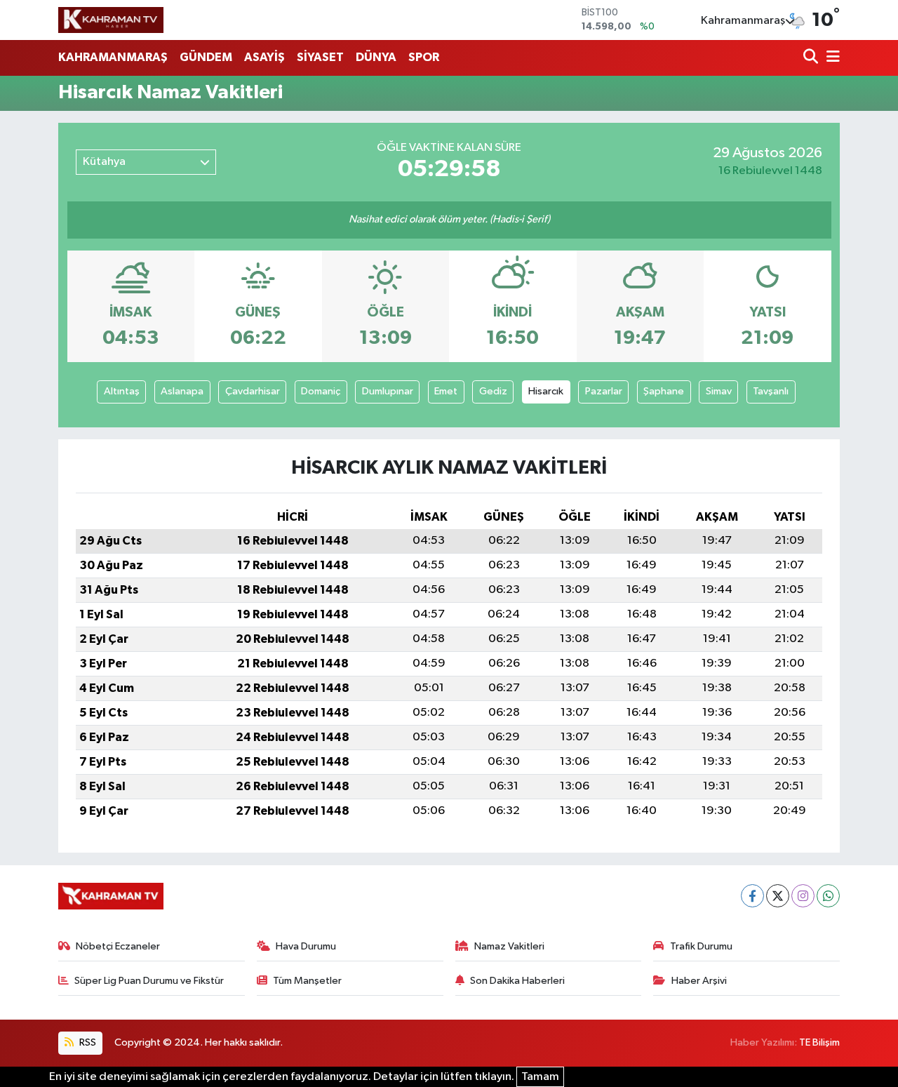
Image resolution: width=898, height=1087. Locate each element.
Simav (719, 391)
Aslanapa (182, 391)
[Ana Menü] (830, 58)
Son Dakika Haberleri (517, 980)
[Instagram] (803, 895)
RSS (86, 1042)
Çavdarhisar (252, 391)
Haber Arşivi (699, 980)
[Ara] (812, 58)
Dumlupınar (387, 391)
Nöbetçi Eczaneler (118, 946)
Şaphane (663, 391)
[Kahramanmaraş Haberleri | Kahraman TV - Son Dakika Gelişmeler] (110, 19)
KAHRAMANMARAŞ (113, 57)
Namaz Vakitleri (509, 946)
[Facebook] (752, 895)
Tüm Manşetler (307, 980)
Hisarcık (545, 391)
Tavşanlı (771, 391)
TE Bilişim (819, 1042)
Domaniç (320, 391)
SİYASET (320, 57)
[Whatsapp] (828, 895)
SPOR (423, 57)
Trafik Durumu (701, 946)
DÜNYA (376, 57)
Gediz (493, 391)
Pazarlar (603, 391)
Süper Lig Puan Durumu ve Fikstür (149, 980)
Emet (445, 391)
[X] (777, 895)
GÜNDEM (206, 57)
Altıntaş (122, 391)
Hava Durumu (306, 946)
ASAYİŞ (264, 57)
